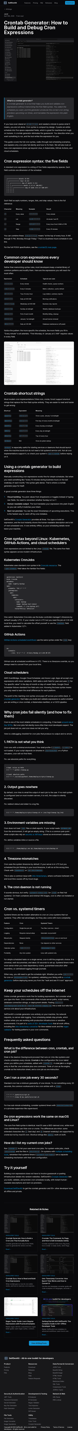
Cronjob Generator (23, 519)
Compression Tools (59, 1387)
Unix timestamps (39, 876)
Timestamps (32, 1418)
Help (30, 1376)
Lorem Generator (34, 1408)
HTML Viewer (57, 1376)
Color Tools (32, 1421)
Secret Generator (10, 1403)
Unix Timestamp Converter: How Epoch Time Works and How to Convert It (55, 1281)
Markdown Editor (58, 1381)
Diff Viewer (32, 1411)
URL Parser (56, 1397)
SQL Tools (56, 1384)
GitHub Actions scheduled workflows (20, 640)
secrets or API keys (34, 834)
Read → (8, 1249)
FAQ (41, 3)
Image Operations (10, 1424)
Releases (48, 3)
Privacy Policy (45, 1427)
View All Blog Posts (39, 1343)
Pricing (35, 3)
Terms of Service (58, 1427)
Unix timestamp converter (26, 1026)
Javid (6, 14)
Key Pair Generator (10, 1405)
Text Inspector (33, 1405)
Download (70, 3)
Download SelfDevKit (13, 1188)
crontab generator (12, 699)
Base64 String (57, 1370)
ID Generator (32, 1400)
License (69, 1427)
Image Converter (9, 1421)
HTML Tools (57, 1378)
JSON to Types (58, 1390)
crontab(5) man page (47, 247)
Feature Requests (34, 1378)
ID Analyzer (32, 1397)
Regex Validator (33, 1403)
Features (27, 3)
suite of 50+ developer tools (40, 1023)
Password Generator (11, 1400)
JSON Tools (57, 1367)
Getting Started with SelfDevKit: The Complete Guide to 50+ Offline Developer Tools (56, 1323)
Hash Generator (9, 1408)
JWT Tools (7, 1397)
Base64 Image (57, 1373)
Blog (56, 3)
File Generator (9, 1418)
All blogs (9, 9)
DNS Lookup (57, 1400)
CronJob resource (49, 565)
